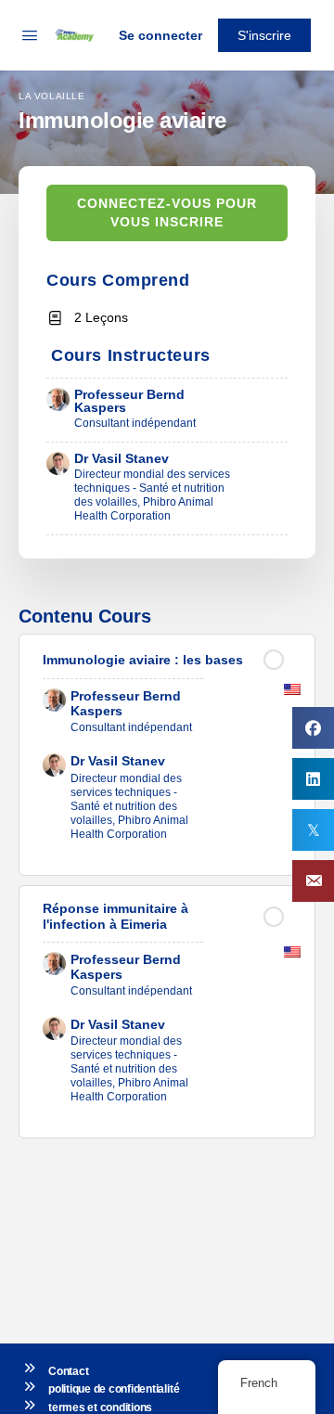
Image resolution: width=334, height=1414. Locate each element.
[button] (313, 881)
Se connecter (160, 35)
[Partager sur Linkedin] (313, 779)
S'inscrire (264, 35)
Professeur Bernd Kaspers (129, 401)
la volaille (52, 96)
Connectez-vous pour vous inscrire (167, 213)
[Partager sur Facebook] (313, 728)
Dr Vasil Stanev (121, 458)
